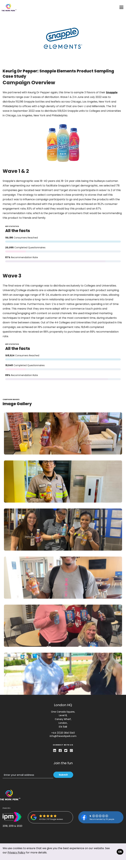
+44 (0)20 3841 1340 (63, 732)
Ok (120, 852)
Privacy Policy (16, 852)
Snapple (111, 92)
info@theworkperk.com (63, 736)
